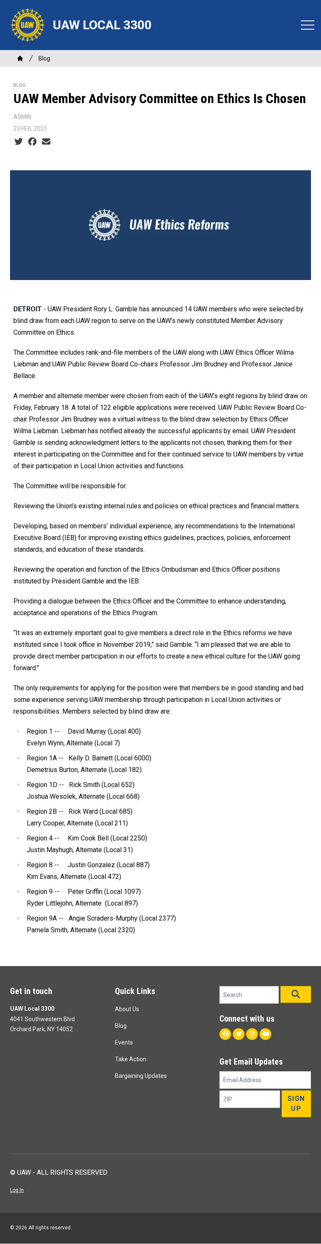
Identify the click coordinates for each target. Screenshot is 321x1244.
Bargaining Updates (141, 1075)
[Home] (20, 58)
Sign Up (296, 1104)
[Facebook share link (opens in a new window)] (32, 142)
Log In (17, 1190)
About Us (127, 1009)
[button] (295, 994)
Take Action (130, 1059)
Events (124, 1042)
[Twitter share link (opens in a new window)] (18, 142)
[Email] (46, 142)
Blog (44, 58)
